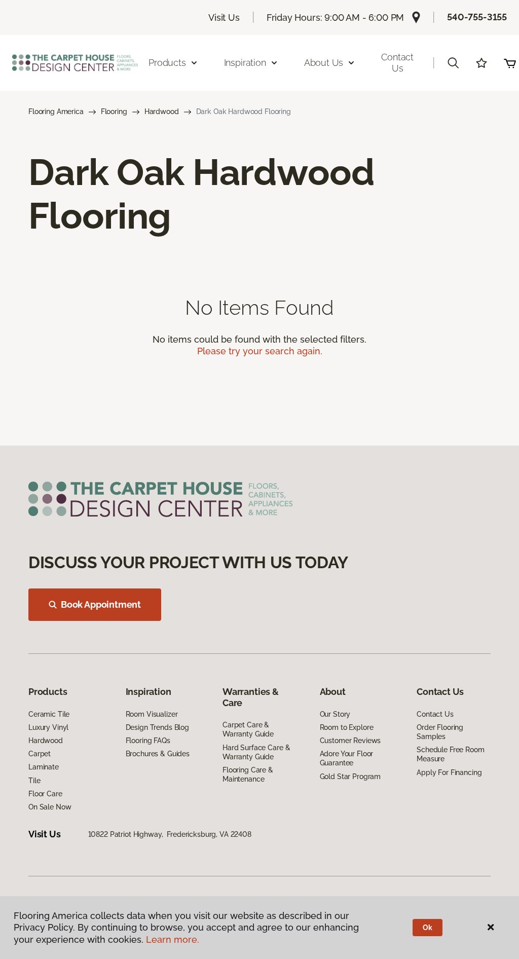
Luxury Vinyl (48, 727)
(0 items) (510, 63)
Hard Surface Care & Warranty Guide (256, 752)
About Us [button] (324, 62)
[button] (453, 63)
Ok (427, 928)
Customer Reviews (350, 740)
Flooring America (56, 111)
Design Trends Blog (157, 727)
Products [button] (167, 62)
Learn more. (172, 939)
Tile (34, 781)
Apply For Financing (449, 772)
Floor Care (45, 794)
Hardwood (161, 111)
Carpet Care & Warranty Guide (248, 729)
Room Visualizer (152, 714)
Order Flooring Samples (440, 732)
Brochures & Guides (158, 754)
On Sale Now (49, 807)
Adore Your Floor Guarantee (347, 758)
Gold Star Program (350, 776)
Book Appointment (101, 604)
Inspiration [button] (245, 62)
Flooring (114, 111)
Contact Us (397, 62)
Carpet (39, 754)
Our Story (335, 714)
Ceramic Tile (48, 714)
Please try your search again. (259, 351)
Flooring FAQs (148, 740)
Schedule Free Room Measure (450, 754)
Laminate (43, 767)
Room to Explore (347, 727)
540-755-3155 (477, 17)
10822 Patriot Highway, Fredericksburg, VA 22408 (169, 834)
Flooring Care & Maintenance (248, 774)
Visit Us (224, 17)
